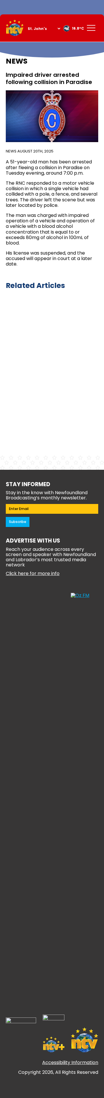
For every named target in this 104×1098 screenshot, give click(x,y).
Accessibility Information (70, 1062)
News (11, 151)
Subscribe (17, 521)
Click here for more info (33, 573)
